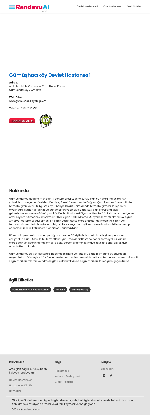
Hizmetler (15, 391)
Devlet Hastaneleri (87, 6)
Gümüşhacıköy (80, 289)
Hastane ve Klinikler (21, 385)
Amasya (60, 289)
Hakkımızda (62, 371)
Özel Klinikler (134, 6)
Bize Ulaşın (107, 369)
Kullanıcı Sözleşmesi (67, 376)
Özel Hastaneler (112, 6)
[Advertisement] (75, 42)
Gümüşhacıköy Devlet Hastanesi (30, 289)
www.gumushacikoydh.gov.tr (27, 101)
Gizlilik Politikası (64, 382)
